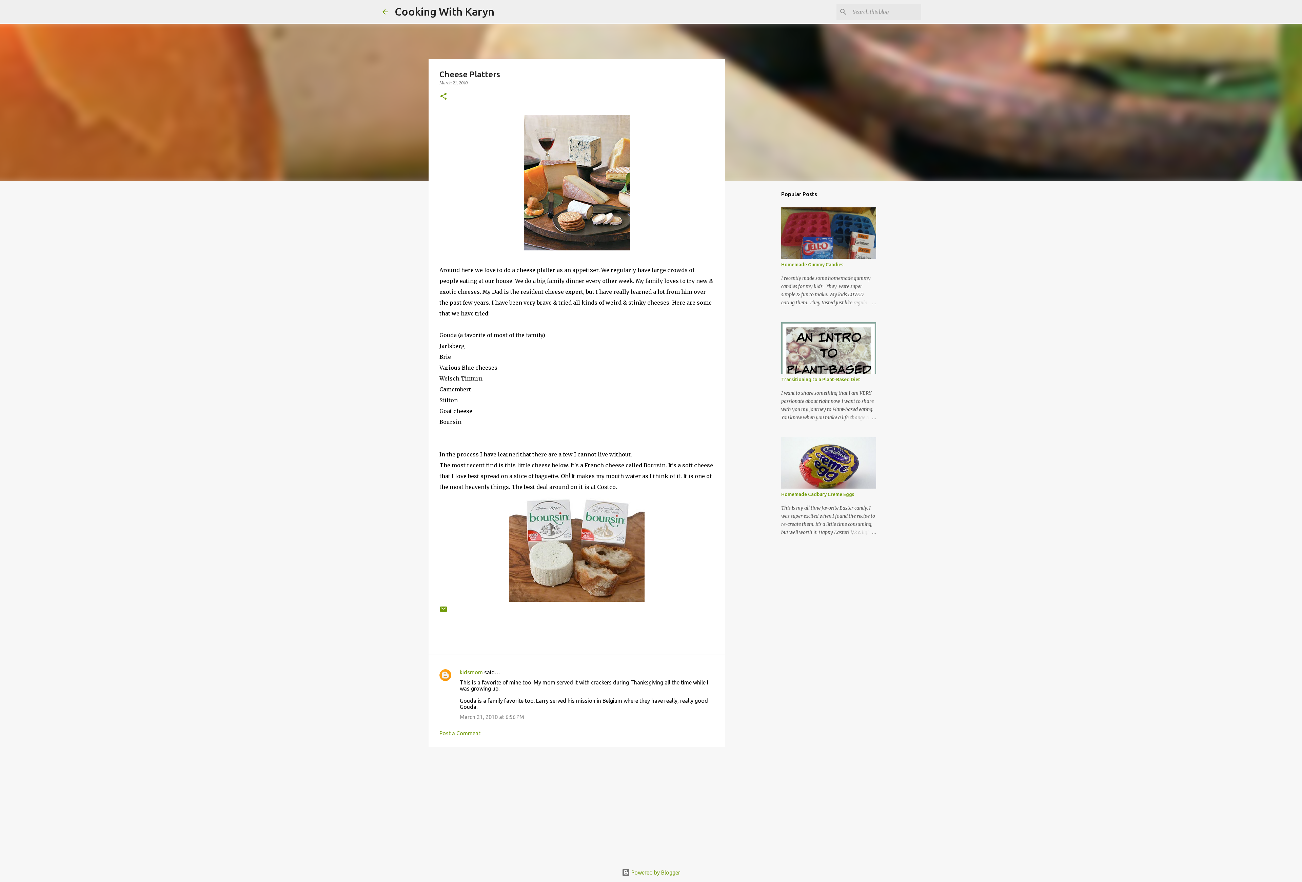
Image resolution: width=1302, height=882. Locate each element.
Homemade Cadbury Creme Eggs (817, 494)
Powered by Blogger (655, 872)
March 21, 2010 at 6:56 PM (492, 717)
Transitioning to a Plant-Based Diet (820, 379)
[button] (443, 96)
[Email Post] (443, 612)
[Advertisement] (577, 804)
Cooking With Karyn (444, 11)
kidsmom (471, 672)
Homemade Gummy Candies (812, 264)
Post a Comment (459, 733)
